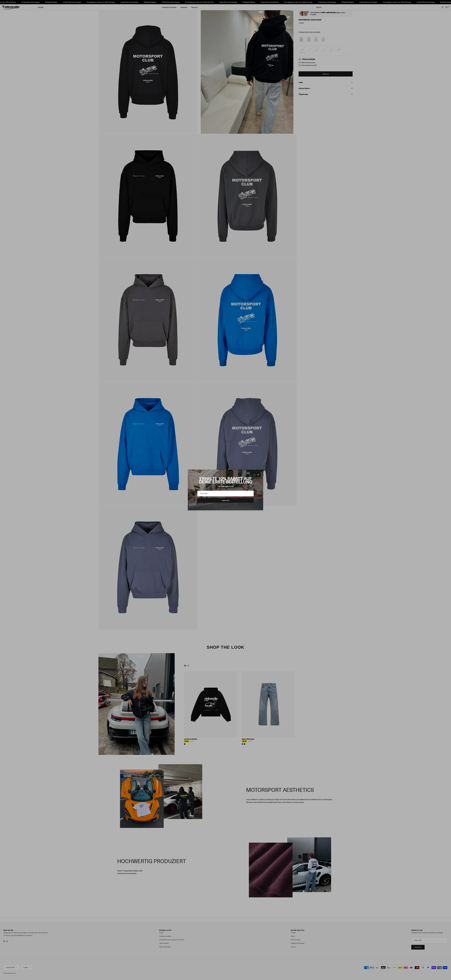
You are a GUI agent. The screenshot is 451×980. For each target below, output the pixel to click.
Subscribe (225, 500)
